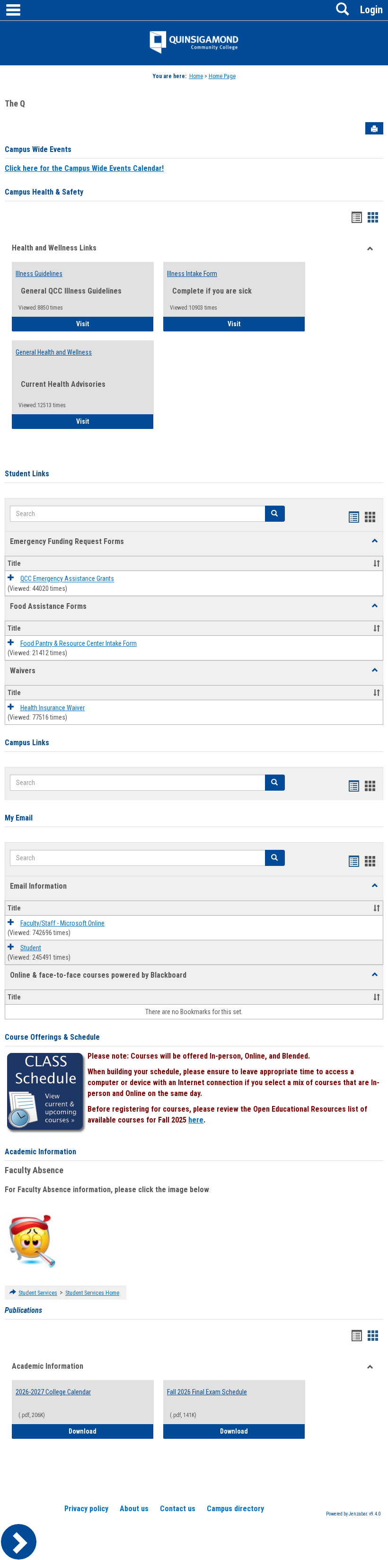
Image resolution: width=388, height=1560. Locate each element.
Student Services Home (92, 1293)
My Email (19, 817)
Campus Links (27, 742)
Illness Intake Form (192, 273)
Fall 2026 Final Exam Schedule (207, 1392)
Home (196, 76)
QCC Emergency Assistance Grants (67, 579)
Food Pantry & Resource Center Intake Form (78, 643)
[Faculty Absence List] (32, 1241)
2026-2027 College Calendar (53, 1392)
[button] (374, 541)
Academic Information (40, 1151)
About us (134, 1508)
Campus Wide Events (38, 149)
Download (111, 1431)
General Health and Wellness (54, 352)
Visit (109, 324)
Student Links (27, 473)
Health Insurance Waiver (52, 708)
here (195, 1119)
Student (30, 948)
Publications (23, 1310)
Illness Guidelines (39, 273)
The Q (15, 103)
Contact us (177, 1508)
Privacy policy (86, 1508)
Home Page (222, 76)
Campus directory (235, 1508)
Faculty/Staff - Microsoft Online (62, 923)
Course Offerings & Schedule (52, 1037)
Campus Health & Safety (44, 191)
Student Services (37, 1293)
